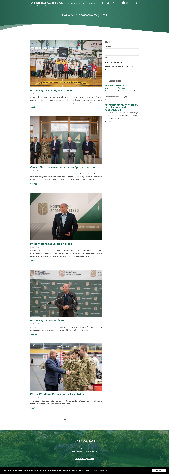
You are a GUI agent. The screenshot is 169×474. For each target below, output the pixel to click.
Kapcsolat (91, 3)
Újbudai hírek (118, 62)
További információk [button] (100, 470)
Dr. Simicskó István (46, 2)
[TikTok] (113, 3)
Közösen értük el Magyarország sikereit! (117, 86)
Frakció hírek (109, 62)
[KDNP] (126, 2)
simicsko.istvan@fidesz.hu (84, 459)
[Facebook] (102, 3)
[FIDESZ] (123, 2)
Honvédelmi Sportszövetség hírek (114, 66)
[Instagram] (108, 3)
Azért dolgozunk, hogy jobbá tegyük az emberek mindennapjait (121, 107)
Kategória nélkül (110, 69)
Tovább (34, 107)
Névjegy (80, 3)
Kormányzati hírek (131, 66)
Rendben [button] (159, 470)
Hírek (70, 4)
